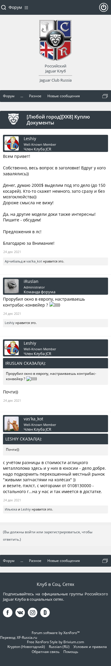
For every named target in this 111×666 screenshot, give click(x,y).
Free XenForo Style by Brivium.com (55, 641)
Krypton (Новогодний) (26, 646)
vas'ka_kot (34, 261)
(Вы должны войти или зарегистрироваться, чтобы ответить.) (47, 535)
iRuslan (31, 281)
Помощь (70, 651)
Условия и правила (90, 646)
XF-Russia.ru (27, 637)
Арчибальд (13, 261)
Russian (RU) (59, 646)
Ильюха (11, 509)
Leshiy (30, 138)
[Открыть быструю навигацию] (105, 96)
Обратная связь (45, 651)
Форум (15, 7)
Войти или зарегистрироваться (103, 10)
